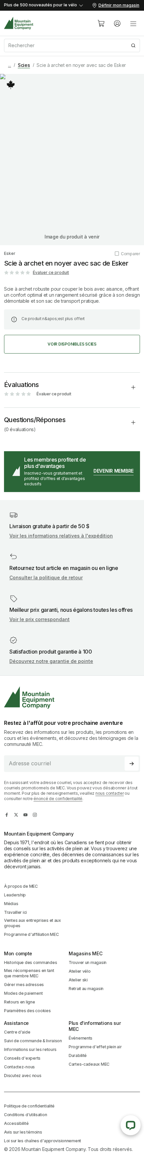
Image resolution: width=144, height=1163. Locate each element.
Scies (24, 65)
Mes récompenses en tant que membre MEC (29, 973)
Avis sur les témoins (23, 1132)
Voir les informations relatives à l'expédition (61, 536)
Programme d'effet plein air (95, 1046)
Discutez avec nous (23, 1075)
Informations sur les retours (30, 1049)
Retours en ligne (19, 1001)
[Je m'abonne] (132, 764)
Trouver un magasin (87, 962)
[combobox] (72, 45)
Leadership (15, 894)
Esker (9, 253)
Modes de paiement (23, 993)
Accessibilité (16, 1123)
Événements (80, 1038)
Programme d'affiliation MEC (31, 934)
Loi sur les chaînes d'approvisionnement (42, 1140)
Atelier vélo (80, 971)
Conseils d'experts (22, 1058)
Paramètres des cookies (27, 1010)
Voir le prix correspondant (39, 619)
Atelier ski (78, 979)
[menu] (133, 23)
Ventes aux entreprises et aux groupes (32, 923)
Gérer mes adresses (24, 984)
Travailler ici (15, 912)
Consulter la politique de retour (46, 577)
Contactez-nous (19, 1066)
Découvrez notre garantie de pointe (51, 661)
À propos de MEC (21, 886)
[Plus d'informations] (11, 85)
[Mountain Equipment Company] (72, 697)
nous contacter (109, 793)
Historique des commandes (30, 962)
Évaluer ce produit (51, 272)
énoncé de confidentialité (57, 798)
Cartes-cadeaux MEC (89, 1064)
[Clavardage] (131, 1125)
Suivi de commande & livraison (33, 1040)
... (9, 65)
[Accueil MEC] (18, 23)
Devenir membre (113, 471)
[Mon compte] (117, 23)
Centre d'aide (17, 1032)
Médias (11, 903)
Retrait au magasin (86, 988)
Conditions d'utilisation (25, 1114)
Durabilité (78, 1055)
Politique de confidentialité (29, 1105)
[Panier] (101, 23)
